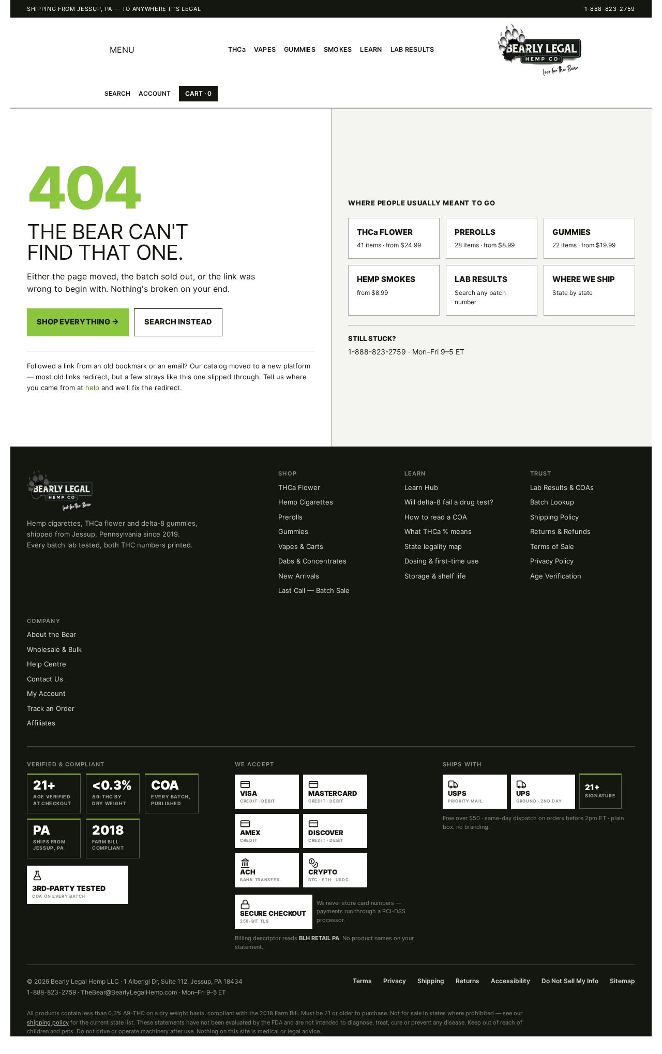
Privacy (394, 981)
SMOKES (338, 49)
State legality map (433, 546)
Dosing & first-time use (441, 561)
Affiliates (41, 723)
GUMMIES (299, 49)
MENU (122, 49)
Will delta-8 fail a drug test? (448, 502)
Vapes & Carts (300, 546)
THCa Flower (299, 487)
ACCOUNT (155, 93)
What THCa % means (438, 531)
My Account (46, 693)
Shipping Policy (554, 517)
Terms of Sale (552, 546)
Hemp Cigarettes (305, 502)
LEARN (371, 49)
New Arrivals (298, 576)
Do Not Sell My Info (569, 981)
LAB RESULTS (412, 49)
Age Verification (555, 576)
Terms (362, 981)
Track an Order (50, 708)
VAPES (265, 49)
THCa (237, 49)
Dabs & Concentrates (312, 561)
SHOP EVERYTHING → (78, 321)
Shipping (430, 981)
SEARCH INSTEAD (178, 321)
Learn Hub (421, 487)
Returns (467, 981)
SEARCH (117, 93)
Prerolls (290, 517)
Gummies (293, 531)
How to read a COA (435, 517)
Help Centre (46, 664)
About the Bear (51, 634)
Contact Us (45, 679)
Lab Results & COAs (562, 487)
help (92, 387)
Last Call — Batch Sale (314, 590)
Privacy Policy (552, 561)
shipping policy (48, 1022)
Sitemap (622, 981)
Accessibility (510, 981)
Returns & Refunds (560, 531)
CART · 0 (198, 93)
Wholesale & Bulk (54, 649)
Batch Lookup (552, 502)
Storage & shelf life (435, 576)
